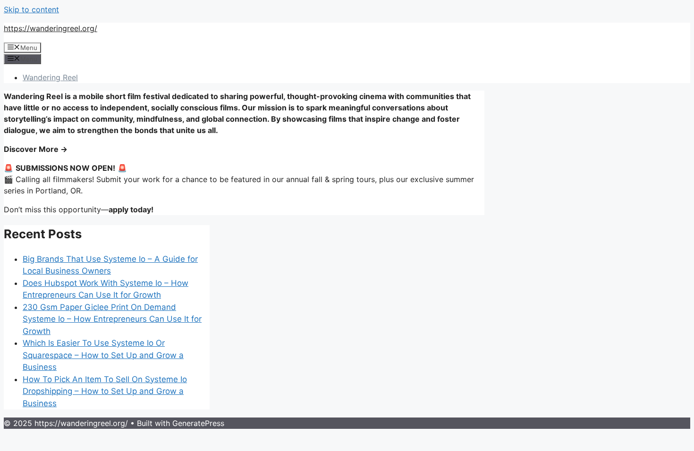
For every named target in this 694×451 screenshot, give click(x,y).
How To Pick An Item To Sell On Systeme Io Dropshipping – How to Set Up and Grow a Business (105, 391)
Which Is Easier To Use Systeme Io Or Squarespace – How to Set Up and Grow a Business (103, 355)
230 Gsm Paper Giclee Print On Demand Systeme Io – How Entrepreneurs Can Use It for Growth (112, 319)
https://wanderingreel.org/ (50, 28)
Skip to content (31, 9)
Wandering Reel (50, 77)
